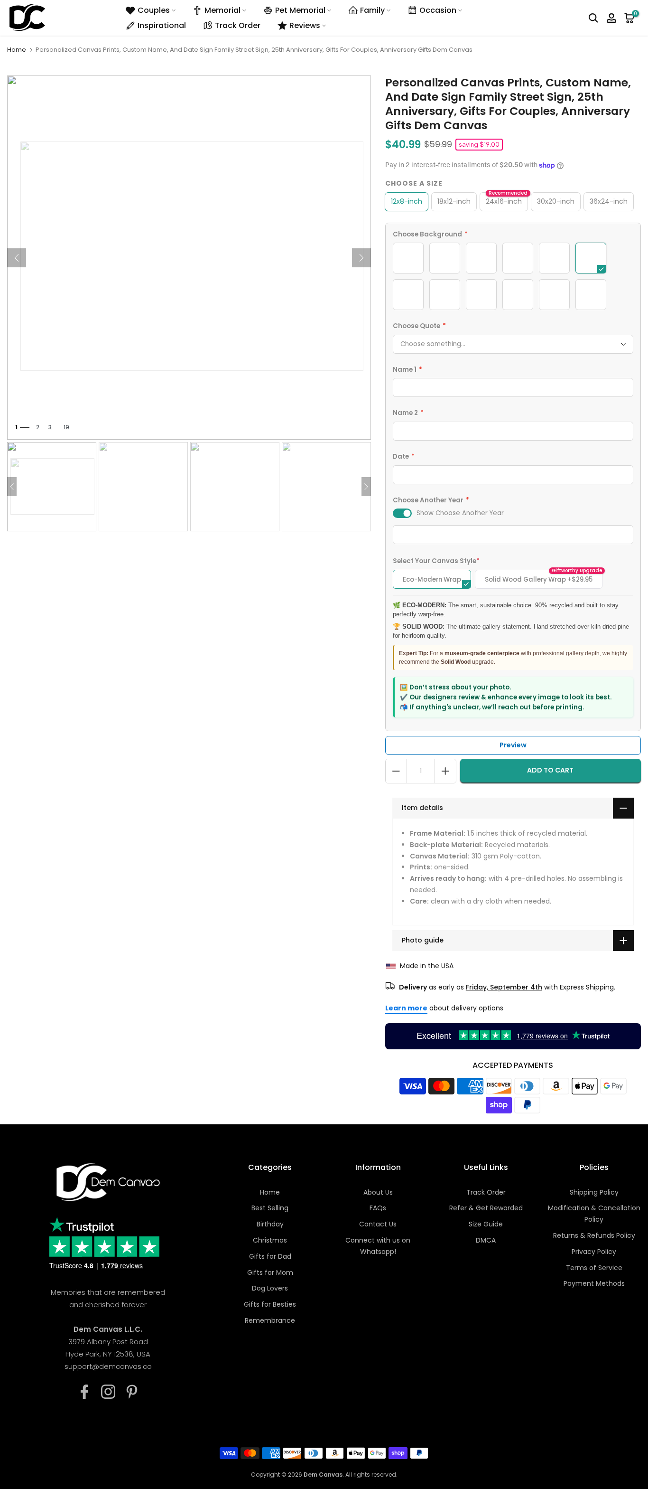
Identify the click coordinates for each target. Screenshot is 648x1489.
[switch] (402, 513)
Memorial (222, 10)
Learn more (406, 1008)
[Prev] (16, 257)
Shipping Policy (594, 1192)
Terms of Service (594, 1267)
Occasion (437, 10)
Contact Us (378, 1224)
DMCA (486, 1240)
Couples (154, 10)
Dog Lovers (270, 1288)
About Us (378, 1192)
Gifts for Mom (270, 1272)
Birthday (270, 1224)
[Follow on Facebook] (84, 1392)
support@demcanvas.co (108, 1366)
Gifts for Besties (270, 1304)
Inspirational (162, 25)
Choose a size (414, 183)
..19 (65, 427)
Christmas (270, 1240)
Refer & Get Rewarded (486, 1208)
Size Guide (486, 1224)
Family (372, 10)
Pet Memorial (300, 10)
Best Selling (269, 1208)
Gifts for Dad (270, 1256)
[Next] (361, 257)
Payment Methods (594, 1283)
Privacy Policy (594, 1251)
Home (16, 50)
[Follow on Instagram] (108, 1392)
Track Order (237, 25)
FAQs (378, 1208)
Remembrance (270, 1320)
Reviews (304, 25)
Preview (513, 745)
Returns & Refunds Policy (594, 1235)
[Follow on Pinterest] (132, 1392)
